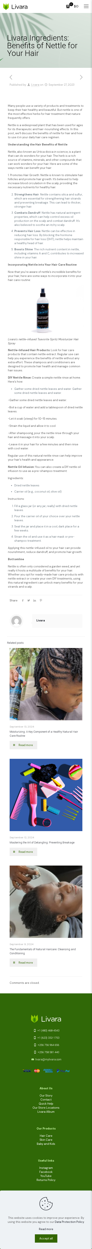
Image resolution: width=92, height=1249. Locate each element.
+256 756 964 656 (48, 1045)
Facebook (46, 1172)
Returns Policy (46, 1180)
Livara (35, 85)
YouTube (46, 1176)
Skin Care (46, 1140)
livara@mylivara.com (48, 1059)
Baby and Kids (46, 1144)
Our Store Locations (46, 1107)
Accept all (46, 1238)
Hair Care (46, 1136)
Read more (46, 1229)
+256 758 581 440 (48, 1052)
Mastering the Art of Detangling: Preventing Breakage (42, 842)
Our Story (46, 1095)
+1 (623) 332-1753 (48, 1037)
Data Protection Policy (69, 1222)
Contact (46, 1099)
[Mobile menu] (86, 6)
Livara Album (46, 1112)
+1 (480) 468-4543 (48, 1030)
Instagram (46, 1168)
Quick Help (46, 1103)
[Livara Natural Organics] (15, 6)
